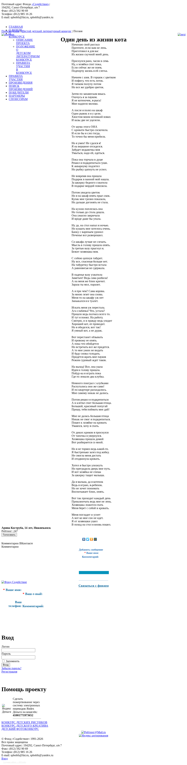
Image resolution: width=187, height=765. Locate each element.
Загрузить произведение (23, 677)
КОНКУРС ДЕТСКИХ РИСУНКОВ (24, 722)
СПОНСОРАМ (18, 99)
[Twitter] (88, 539)
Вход (4, 758)
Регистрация (9, 671)
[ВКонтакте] (84, 539)
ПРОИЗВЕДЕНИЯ (21, 82)
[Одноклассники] (92, 539)
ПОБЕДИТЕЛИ (19, 92)
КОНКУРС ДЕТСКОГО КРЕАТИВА (24, 725)
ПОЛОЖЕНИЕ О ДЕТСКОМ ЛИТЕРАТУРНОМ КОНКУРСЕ (28, 53)
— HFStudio (14, 762)
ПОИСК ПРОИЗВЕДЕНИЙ (21, 87)
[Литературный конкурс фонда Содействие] (92, 27)
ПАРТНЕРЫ (17, 95)
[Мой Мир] (95, 539)
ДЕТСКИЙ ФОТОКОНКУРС (20, 728)
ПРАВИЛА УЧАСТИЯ (16, 78)
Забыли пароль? (11, 668)
